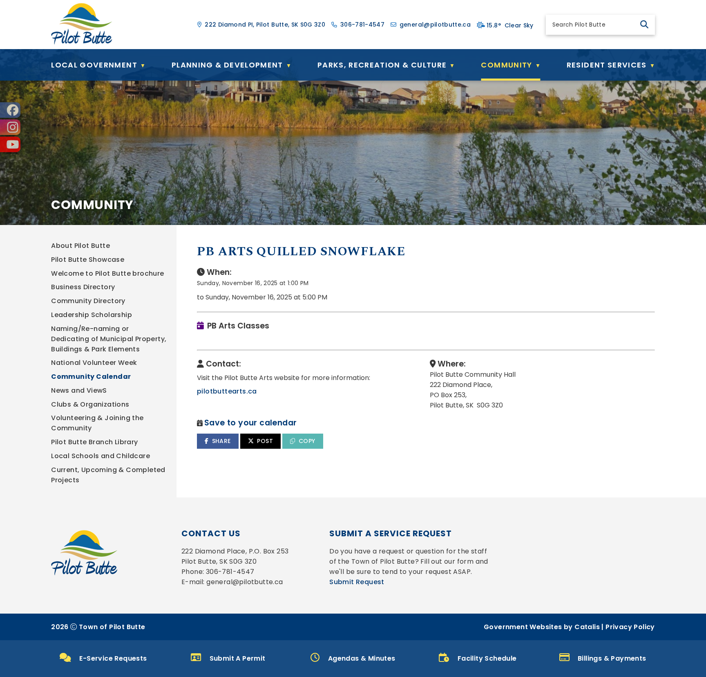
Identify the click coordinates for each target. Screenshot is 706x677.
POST (265, 441)
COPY (307, 441)
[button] (644, 24)
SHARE (221, 441)
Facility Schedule (487, 658)
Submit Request (356, 582)
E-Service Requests (113, 658)
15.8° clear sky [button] (510, 25)
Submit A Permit (238, 658)
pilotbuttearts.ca (227, 391)
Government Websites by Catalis (542, 627)
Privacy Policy (630, 627)
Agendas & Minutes (361, 658)
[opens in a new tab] (10, 110)
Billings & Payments (612, 658)
